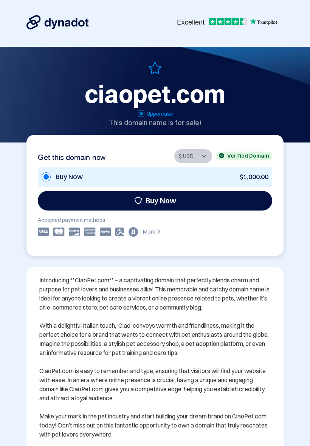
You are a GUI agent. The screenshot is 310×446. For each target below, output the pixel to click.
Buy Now (161, 200)
